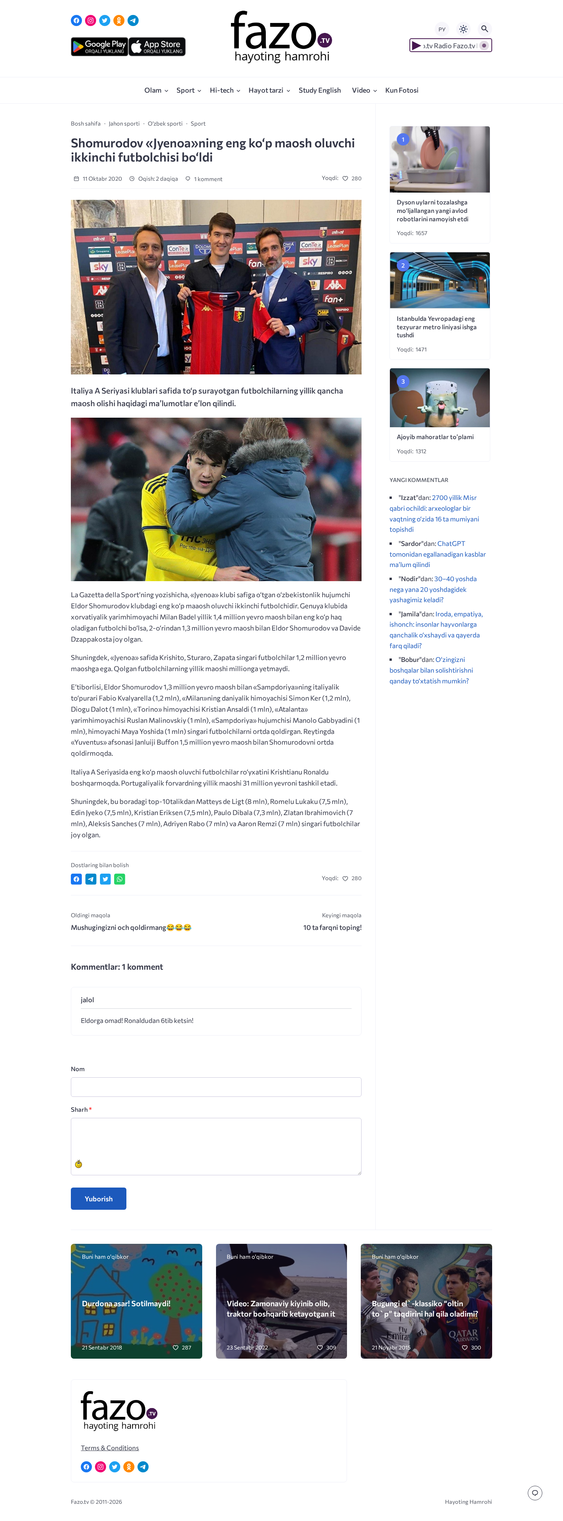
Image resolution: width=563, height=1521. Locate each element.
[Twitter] (104, 20)
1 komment (208, 178)
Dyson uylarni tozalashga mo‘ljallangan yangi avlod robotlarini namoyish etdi (432, 210)
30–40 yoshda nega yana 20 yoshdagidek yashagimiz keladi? (433, 589)
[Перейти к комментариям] (535, 1493)
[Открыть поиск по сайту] (485, 29)
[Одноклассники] (118, 20)
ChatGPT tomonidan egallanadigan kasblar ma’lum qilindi (438, 554)
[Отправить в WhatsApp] (119, 879)
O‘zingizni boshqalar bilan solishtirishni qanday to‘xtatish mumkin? (431, 670)
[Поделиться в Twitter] (105, 879)
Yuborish (99, 1198)
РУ (442, 29)
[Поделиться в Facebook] (76, 879)
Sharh (81, 1109)
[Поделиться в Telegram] (91, 879)
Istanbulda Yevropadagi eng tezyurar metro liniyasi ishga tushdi (437, 327)
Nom (78, 1068)
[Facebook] (76, 20)
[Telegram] (133, 20)
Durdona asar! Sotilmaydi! (126, 1303)
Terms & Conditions (110, 1447)
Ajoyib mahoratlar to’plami (435, 436)
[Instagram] (90, 20)
